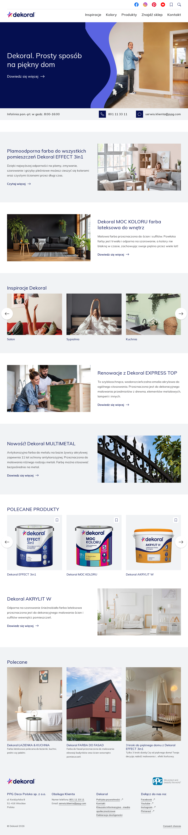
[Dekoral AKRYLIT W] (153, 545)
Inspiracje (93, 14)
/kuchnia (130, 295)
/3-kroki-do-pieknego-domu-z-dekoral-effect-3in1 (151, 671)
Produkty (129, 14)
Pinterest (146, 811)
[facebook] (136, 4)
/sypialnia (72, 295)
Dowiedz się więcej (22, 76)
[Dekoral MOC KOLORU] (94, 545)
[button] (171, 4)
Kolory (111, 14)
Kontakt (174, 14)
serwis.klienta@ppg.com (163, 114)
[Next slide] (181, 314)
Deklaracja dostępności (109, 814)
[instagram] (145, 4)
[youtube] (163, 4)
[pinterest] (154, 4)
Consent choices (172, 826)
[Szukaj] (179, 4)
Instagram (146, 807)
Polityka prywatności (108, 799)
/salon (10, 295)
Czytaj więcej (16, 184)
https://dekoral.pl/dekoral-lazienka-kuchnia (30, 669)
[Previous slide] (7, 314)
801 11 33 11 (117, 114)
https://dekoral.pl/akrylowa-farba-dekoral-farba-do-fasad (94, 671)
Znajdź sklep (152, 14)
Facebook (146, 799)
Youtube (145, 803)
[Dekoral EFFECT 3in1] (34, 545)
